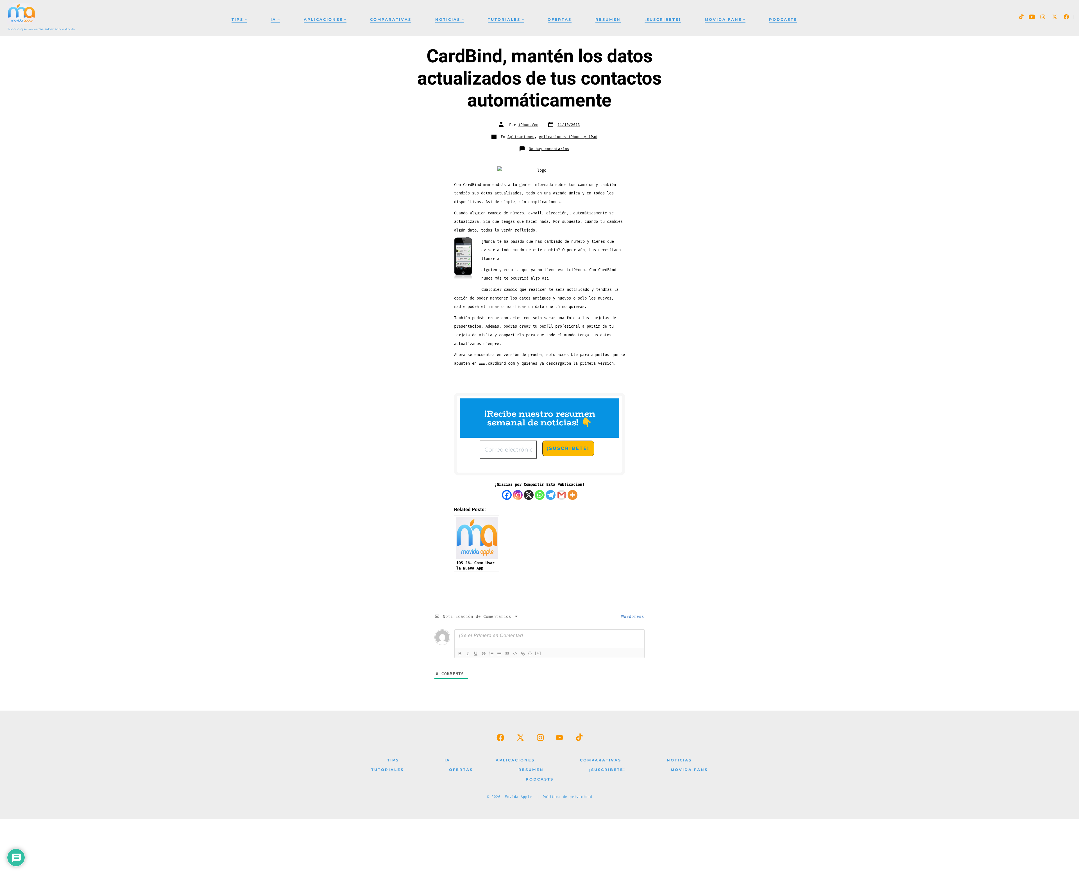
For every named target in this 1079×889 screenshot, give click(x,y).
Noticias (447, 19)
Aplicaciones (323, 19)
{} (530, 653)
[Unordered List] (499, 653)
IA (273, 19)
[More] (572, 495)
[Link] (523, 653)
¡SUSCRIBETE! (663, 19)
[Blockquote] (507, 653)
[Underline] (476, 653)
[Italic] (468, 653)
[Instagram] (518, 495)
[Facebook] (507, 495)
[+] (538, 653)
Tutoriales (504, 19)
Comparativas (390, 19)
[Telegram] (551, 495)
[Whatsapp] (540, 495)
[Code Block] (515, 653)
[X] (529, 495)
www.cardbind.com (497, 363)
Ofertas (560, 19)
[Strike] (484, 653)
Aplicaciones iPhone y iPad (568, 137)
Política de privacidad (567, 797)
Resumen (608, 19)
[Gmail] (561, 495)
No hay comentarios (549, 149)
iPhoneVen (528, 125)
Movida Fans (723, 19)
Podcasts (783, 19)
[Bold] (460, 653)
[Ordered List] (491, 653)
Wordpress (631, 616)
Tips (237, 19)
